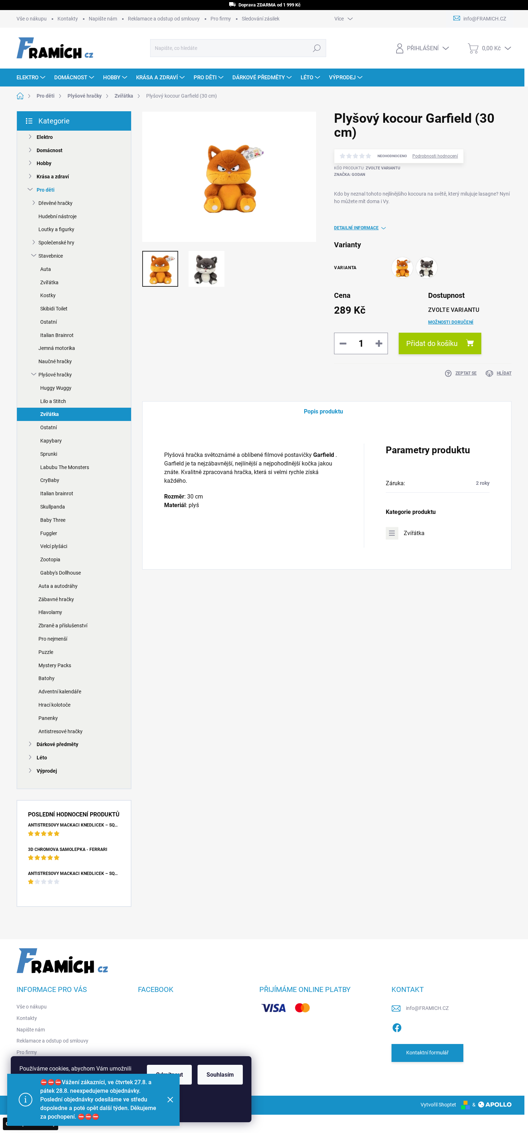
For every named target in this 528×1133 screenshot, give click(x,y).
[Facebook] (397, 1026)
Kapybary (51, 441)
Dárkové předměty (57, 744)
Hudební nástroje (57, 216)
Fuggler (48, 533)
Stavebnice (50, 256)
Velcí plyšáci (53, 546)
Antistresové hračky (60, 731)
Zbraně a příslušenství (62, 625)
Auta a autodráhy (58, 586)
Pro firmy (220, 19)
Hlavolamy (50, 612)
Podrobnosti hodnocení (435, 156)
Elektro (45, 137)
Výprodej (47, 771)
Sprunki (48, 454)
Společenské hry (56, 242)
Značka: (349, 174)
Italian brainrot (56, 493)
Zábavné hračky (56, 599)
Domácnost (49, 150)
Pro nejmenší (52, 639)
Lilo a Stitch (53, 401)
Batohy (46, 678)
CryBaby (49, 480)
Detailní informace (356, 227)
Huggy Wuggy (55, 388)
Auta (45, 269)
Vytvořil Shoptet (438, 1105)
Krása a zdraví (53, 176)
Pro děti (46, 190)
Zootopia (50, 559)
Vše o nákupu (32, 19)
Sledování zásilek (260, 19)
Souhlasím (220, 1074)
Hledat (317, 48)
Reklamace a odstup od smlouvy (164, 19)
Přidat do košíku (432, 343)
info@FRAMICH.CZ (427, 1008)
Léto (42, 757)
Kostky (48, 295)
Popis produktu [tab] (323, 411)
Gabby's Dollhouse (60, 573)
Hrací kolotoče (54, 705)
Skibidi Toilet (54, 309)
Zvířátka (49, 282)
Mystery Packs (54, 665)
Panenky (48, 718)
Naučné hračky (55, 361)
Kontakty (67, 19)
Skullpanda (52, 507)
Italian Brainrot (57, 335)
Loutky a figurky (56, 229)
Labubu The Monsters (64, 467)
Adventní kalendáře (59, 691)
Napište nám (103, 19)
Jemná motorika (56, 348)
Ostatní (48, 322)
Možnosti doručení (450, 322)
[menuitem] (32, 77)
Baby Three (52, 520)
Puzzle (45, 652)
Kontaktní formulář (427, 1052)
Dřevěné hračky (55, 203)
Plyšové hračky (55, 375)
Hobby (44, 163)
